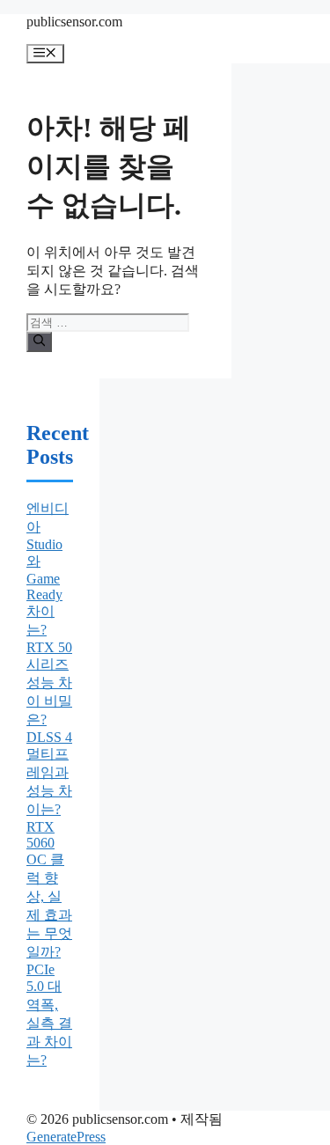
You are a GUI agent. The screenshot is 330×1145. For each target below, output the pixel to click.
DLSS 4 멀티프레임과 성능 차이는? (49, 773)
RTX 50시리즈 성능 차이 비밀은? (49, 683)
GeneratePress (66, 1136)
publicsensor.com (74, 21)
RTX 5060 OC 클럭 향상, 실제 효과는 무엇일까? (49, 889)
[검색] (39, 341)
